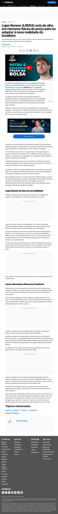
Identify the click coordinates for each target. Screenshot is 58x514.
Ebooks (16, 454)
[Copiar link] (37, 50)
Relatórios (17, 442)
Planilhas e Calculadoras (18, 448)
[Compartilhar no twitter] (27, 50)
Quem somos (47, 444)
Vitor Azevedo (6, 44)
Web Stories (35, 452)
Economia (5, 454)
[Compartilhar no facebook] (24, 50)
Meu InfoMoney (23, 5)
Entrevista (24, 410)
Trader (4, 464)
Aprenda (17, 439)
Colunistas (5, 484)
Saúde (4, 481)
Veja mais (46, 439)
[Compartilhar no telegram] (34, 50)
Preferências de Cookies (48, 455)
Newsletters (52, 2)
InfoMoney (6, 439)
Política (4, 452)
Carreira (4, 479)
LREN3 (17, 83)
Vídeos (33, 450)
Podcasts (34, 447)
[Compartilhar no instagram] (3, 492)
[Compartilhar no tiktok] (18, 492)
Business (8, 410)
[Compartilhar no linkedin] (30, 50)
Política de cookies (48, 452)
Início (3, 5)
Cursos (16, 452)
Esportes (4, 476)
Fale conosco (47, 459)
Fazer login (46, 442)
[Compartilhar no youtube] (21, 492)
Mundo (4, 457)
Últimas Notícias (12, 5)
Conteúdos (17, 444)
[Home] (9, 2)
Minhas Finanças (4, 468)
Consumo (5, 474)
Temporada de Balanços (12, 413)
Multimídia (35, 439)
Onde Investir (41, 5)
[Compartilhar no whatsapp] (20, 50)
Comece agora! (28, 136)
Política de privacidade (46, 448)
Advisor (4, 462)
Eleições (50, 5)
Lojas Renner (32, 410)
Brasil (3, 471)
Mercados (32, 5)
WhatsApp (34, 444)
